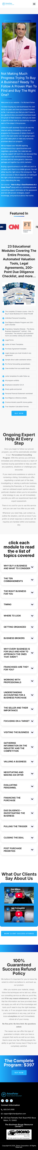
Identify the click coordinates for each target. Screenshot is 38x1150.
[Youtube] (6, 1100)
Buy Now (19, 413)
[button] (34, 4)
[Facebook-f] (2, 1100)
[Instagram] (11, 1100)
